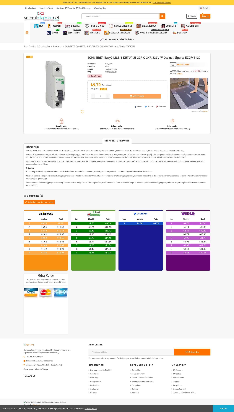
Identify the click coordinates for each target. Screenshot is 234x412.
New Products (30, 8)
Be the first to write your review (39, 202)
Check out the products (162, 2)
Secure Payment (179, 389)
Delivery (135, 389)
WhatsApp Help (100, 8)
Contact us (94, 389)
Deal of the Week (46, 8)
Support (176, 381)
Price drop (94, 378)
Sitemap (93, 393)
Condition (91, 66)
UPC (89, 72)
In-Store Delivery (138, 374)
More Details (91, 408)
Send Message (84, 8)
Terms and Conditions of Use (184, 393)
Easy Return (177, 385)
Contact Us (136, 370)
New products (95, 381)
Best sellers (94, 385)
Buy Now (205, 111)
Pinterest (162, 107)
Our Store (60, 8)
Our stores (94, 374)
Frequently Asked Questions (142, 381)
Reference (91, 64)
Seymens (36, 405)
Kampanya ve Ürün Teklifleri (100, 370)
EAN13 (90, 69)
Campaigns (136, 385)
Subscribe (193, 352)
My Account (177, 370)
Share (139, 107)
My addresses (178, 378)
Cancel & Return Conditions (142, 378)
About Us (71, 8)
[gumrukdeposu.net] (42, 16)
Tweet (150, 107)
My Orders (177, 374)
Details (179, 74)
